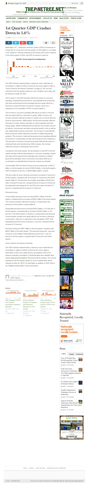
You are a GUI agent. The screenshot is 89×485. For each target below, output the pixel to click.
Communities (22, 18)
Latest (64, 354)
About (8, 22)
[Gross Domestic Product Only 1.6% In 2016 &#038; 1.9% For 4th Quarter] (48, 294)
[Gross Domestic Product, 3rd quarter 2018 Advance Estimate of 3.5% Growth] (30, 294)
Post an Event (17, 22)
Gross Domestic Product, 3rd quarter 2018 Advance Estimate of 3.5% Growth (30, 304)
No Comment (70, 365)
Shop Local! (21, 12)
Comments (79, 354)
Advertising (11, 18)
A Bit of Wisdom (69, 8)
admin (9, 37)
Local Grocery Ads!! (19, 14)
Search (75, 3)
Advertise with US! (59, 481)
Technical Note (35, 255)
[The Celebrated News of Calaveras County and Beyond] (44, 10)
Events (25, 22)
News (56, 18)
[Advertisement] (72, 453)
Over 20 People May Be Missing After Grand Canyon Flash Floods (69, 360)
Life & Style (47, 18)
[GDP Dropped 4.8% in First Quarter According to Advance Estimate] (13, 294)
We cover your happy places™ (75, 481)
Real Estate (64, 18)
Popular (71, 354)
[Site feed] (82, 3)
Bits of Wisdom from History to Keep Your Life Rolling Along (72, 12)
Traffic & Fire (76, 18)
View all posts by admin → (15, 280)
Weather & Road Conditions (38, 22)
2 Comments (70, 386)
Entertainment (35, 18)
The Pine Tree (15, 481)
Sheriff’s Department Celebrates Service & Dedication (68, 392)
